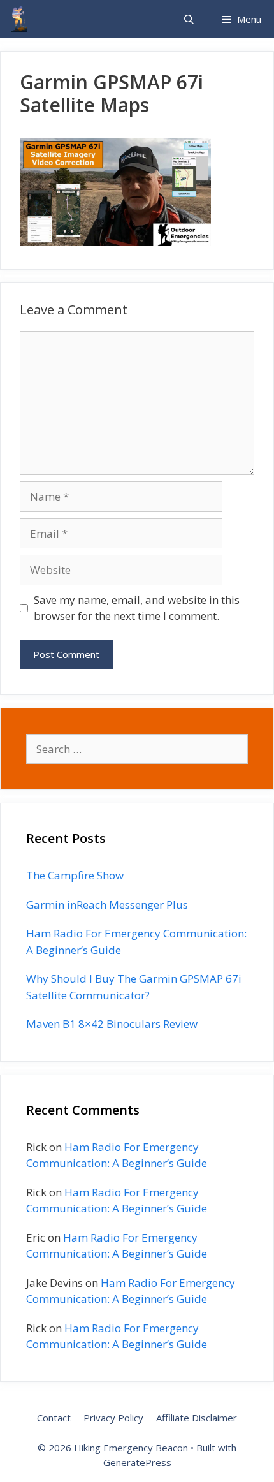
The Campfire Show (75, 875)
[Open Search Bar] (188, 19)
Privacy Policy (113, 1417)
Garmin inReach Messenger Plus (107, 904)
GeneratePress (137, 1462)
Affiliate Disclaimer (196, 1417)
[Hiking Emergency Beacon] (19, 19)
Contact (54, 1417)
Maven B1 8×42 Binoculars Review (112, 1023)
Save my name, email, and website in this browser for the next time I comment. (137, 608)
